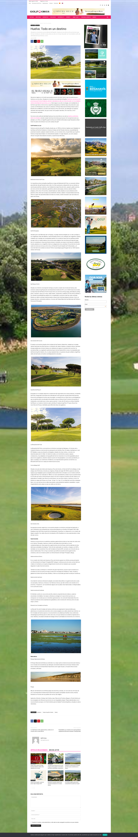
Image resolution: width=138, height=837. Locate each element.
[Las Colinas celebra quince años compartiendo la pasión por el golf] (73, 775)
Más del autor (54, 750)
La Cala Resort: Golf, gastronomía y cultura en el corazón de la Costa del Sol (42, 730)
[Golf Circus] (39, 11)
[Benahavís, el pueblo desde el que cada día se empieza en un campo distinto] (55, 775)
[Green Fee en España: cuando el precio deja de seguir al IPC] (38, 775)
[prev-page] (31, 788)
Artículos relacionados (39, 750)
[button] (107, 17)
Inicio (32, 23)
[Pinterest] (38, 41)
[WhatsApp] (42, 41)
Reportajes (37, 25)
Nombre (86, 299)
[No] (136, 835)
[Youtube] (108, 5)
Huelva (56, 712)
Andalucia (39, 712)
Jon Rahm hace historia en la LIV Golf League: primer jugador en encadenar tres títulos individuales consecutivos (55, 767)
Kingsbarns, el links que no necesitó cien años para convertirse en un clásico (72, 767)
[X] (104, 5)
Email (95, 304)
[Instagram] (102, 5)
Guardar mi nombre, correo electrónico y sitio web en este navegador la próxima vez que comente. (55, 822)
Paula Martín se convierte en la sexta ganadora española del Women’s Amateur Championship (70, 730)
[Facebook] (100, 5)
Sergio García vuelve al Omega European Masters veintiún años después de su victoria (37, 767)
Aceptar (105, 834)
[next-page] (34, 788)
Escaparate (36, 23)
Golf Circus (44, 738)
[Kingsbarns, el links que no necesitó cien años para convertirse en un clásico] (73, 758)
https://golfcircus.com (45, 740)
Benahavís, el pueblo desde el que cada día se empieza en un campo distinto (55, 784)
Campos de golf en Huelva (48, 712)
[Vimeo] (106, 5)
